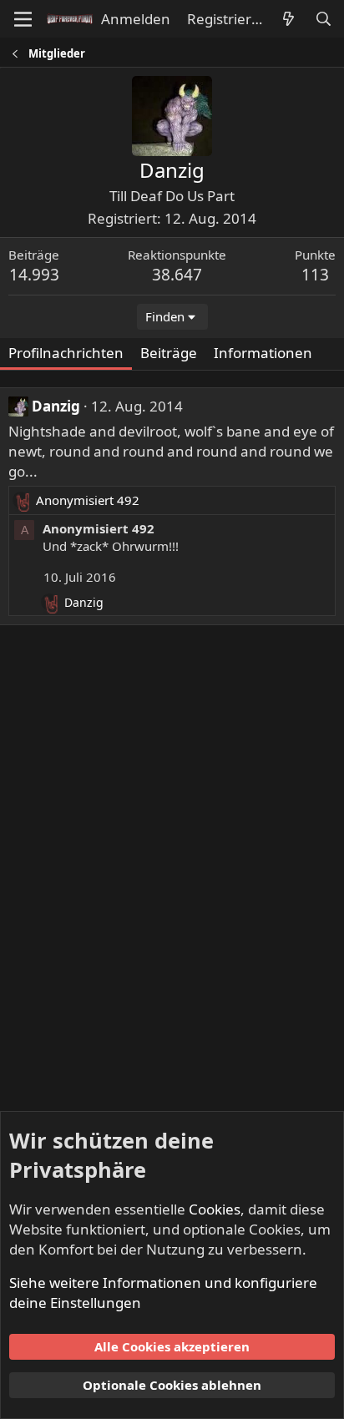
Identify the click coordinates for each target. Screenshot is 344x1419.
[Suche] (323, 19)
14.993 (34, 274)
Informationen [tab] (263, 352)
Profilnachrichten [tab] (66, 352)
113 (315, 274)
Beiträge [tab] (168, 352)
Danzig (56, 406)
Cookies (214, 1209)
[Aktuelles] (288, 19)
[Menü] (23, 19)
